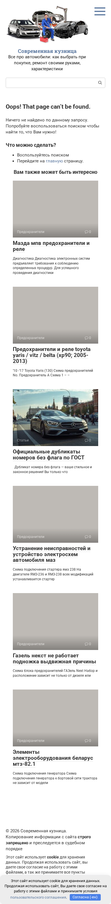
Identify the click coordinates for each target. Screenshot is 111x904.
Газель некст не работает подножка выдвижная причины (54, 658)
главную (54, 161)
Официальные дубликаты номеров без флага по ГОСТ (49, 454)
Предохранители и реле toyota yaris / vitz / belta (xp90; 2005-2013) (52, 355)
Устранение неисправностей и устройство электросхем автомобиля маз (52, 554)
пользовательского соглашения (38, 897)
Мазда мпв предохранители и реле (51, 246)
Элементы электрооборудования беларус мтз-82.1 (53, 758)
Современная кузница (47, 51)
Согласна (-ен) (85, 897)
